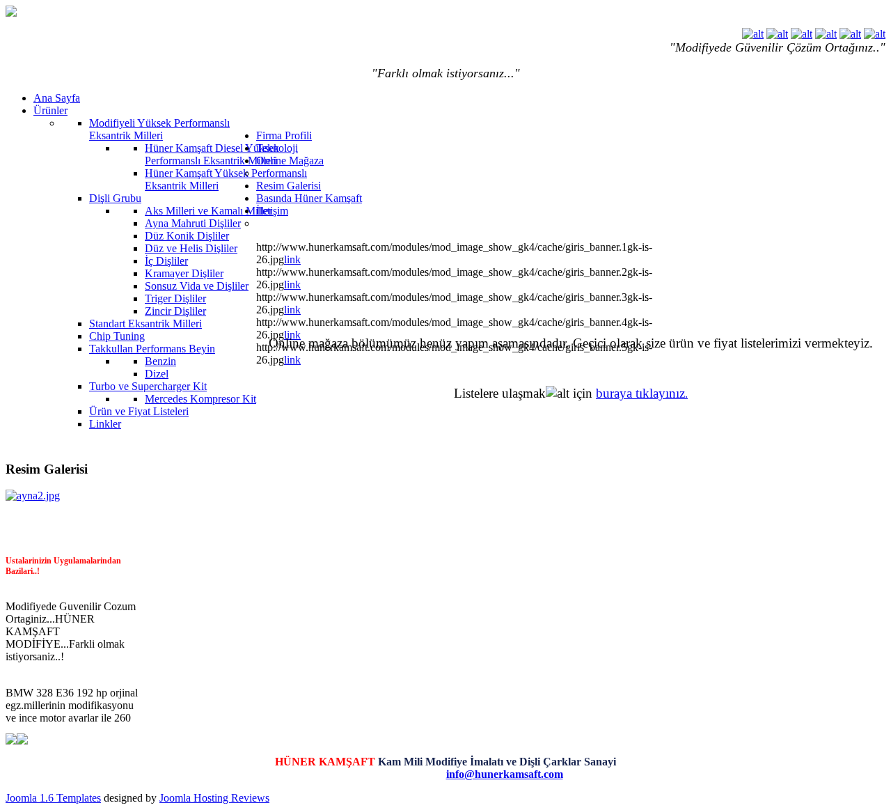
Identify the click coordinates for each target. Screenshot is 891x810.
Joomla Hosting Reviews (214, 798)
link (292, 259)
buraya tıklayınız (640, 393)
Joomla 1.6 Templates (53, 798)
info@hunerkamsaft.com (504, 774)
